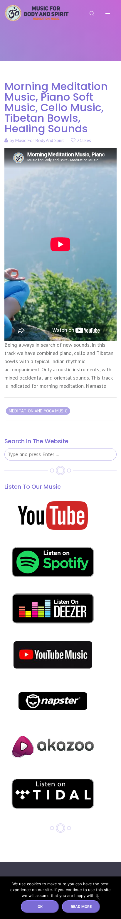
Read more (81, 906)
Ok (40, 906)
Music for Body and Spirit (39, 140)
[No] (97, 898)
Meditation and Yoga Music (38, 411)
